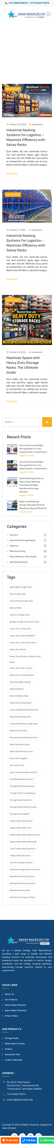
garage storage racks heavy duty (24, 622)
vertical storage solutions (21, 862)
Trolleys (8, 1049)
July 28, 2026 (25, 512)
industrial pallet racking (20, 682)
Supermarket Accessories (21, 821)
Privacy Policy (11, 1016)
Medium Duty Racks (18, 730)
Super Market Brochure (15, 1010)
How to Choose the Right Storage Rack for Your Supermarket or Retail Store (33, 448)
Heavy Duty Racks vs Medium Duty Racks (25, 657)
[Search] (47, 422)
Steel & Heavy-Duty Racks (23, 556)
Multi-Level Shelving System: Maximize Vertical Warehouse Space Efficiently (33, 505)
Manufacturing (13, 89)
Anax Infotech (9, 1128)
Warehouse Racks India (20, 890)
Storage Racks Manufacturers (23, 807)
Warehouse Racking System (22, 876)
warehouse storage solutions (23, 897)
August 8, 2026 (26, 472)
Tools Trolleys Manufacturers (23, 849)
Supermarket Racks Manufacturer (25, 835)
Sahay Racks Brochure (15, 1005)
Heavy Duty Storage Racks (22, 675)
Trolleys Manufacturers (20, 855)
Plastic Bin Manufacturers (21, 751)
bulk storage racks (18, 594)
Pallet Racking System (20, 744)
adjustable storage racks (21, 587)
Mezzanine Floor (12, 1054)
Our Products (11, 999)
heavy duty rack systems (21, 668)
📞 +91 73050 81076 (16, 3)
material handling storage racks (24, 724)
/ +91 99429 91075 (38, 3)
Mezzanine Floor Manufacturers (24, 737)
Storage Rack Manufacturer (22, 786)
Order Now (12, 1140)
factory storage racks (19, 615)
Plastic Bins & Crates (15, 1043)
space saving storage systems (23, 772)
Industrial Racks (17, 689)
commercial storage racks (21, 601)
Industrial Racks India (19, 696)
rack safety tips (17, 765)
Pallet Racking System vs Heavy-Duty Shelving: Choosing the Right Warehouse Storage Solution (31, 485)
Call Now (31, 1140)
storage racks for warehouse (22, 793)
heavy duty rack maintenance (23, 642)
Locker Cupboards (13, 1060)
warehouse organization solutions (25, 869)
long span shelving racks (20, 717)
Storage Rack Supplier (19, 814)
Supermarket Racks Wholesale (23, 842)
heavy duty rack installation (22, 636)
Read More (11, 173)
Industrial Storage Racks (22, 540)
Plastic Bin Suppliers (19, 758)
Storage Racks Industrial (21, 800)
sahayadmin (37, 124)
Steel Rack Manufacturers (21, 779)
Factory (14, 535)
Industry (14, 546)
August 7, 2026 (26, 495)
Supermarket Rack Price (20, 828)
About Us (9, 994)
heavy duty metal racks (20, 629)
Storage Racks (12, 1038)
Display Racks (16, 608)
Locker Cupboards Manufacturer (24, 710)
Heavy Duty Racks (18, 649)
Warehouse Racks (19, 562)
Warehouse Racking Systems (23, 883)
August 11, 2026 (26, 456)
